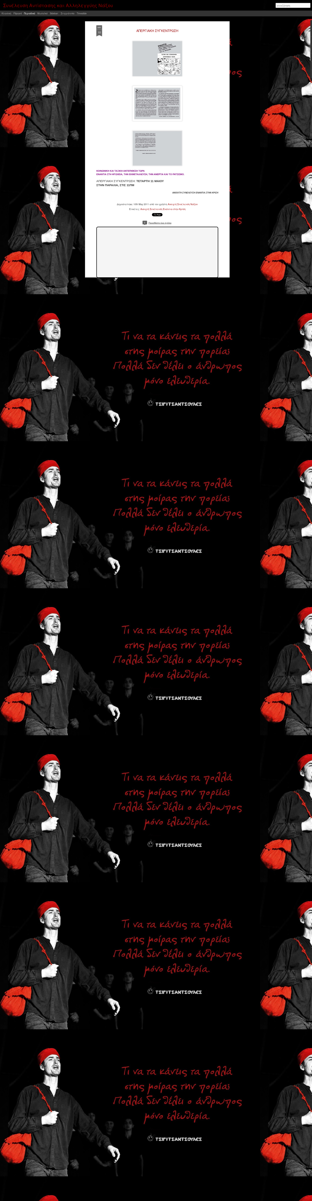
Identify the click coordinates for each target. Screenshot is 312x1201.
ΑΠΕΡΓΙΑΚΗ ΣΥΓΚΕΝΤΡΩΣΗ (157, 30)
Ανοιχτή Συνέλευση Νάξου (183, 204)
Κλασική (6, 13)
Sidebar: (54, 13)
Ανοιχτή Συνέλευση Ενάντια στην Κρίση (163, 209)
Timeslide (82, 13)
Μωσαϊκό (42, 13)
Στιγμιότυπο (67, 13)
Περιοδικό (29, 13)
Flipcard (17, 13)
